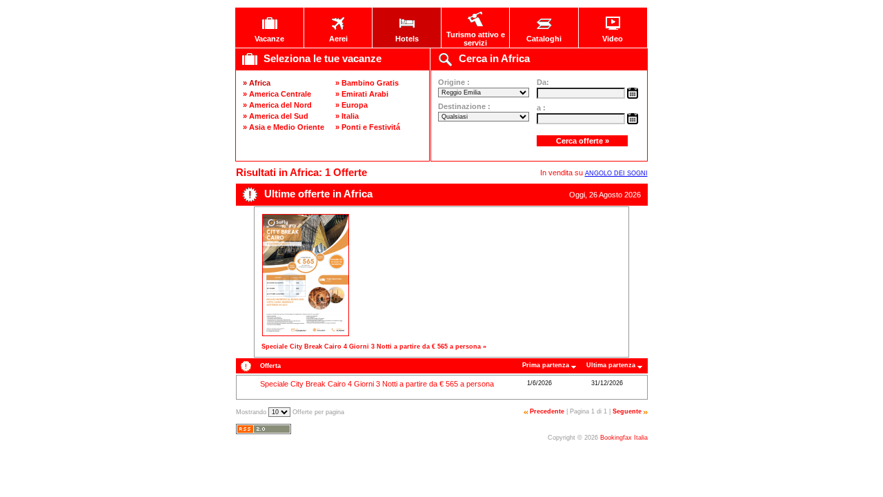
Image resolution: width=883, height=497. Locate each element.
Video (612, 39)
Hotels (407, 39)
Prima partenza (545, 365)
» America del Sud (275, 116)
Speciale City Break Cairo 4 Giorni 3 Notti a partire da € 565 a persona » (373, 346)
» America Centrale (277, 94)
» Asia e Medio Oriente (283, 127)
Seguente (627, 411)
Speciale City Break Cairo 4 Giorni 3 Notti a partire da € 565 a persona (377, 384)
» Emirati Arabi (361, 94)
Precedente (547, 411)
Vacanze (269, 39)
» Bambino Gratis (367, 83)
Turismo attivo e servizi (475, 38)
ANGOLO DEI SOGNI (616, 173)
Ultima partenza (610, 365)
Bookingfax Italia (624, 437)
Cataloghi (544, 39)
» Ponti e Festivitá (367, 127)
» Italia (347, 116)
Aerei (338, 39)
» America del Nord (277, 105)
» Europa (351, 105)
